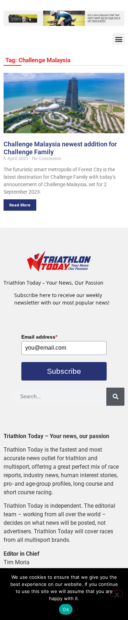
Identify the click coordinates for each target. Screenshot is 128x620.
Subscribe (64, 371)
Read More (20, 204)
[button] (118, 39)
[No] (117, 594)
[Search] (115, 397)
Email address (39, 336)
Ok (66, 609)
